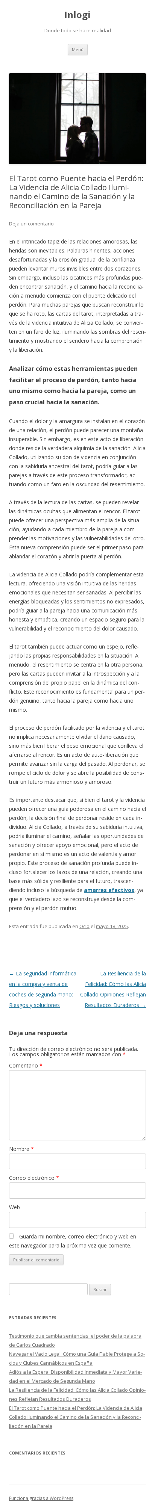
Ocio (84, 926)
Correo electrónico (34, 1177)
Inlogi (77, 15)
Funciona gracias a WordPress (41, 1498)
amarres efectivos (109, 890)
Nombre (21, 1148)
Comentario (26, 1065)
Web (14, 1207)
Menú (78, 49)
